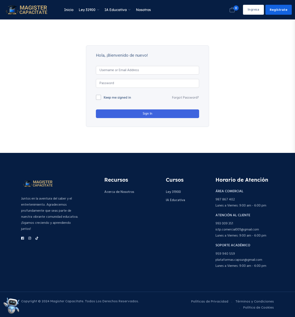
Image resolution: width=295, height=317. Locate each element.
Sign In (147, 114)
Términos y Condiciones (254, 301)
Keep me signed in (117, 98)
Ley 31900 (87, 10)
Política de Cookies (258, 307)
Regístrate (278, 10)
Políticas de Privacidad (209, 301)
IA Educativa (116, 10)
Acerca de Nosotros (119, 192)
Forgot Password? (185, 97)
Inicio (68, 10)
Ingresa (253, 10)
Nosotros (143, 10)
